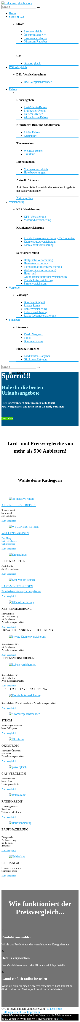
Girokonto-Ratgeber (35, 359)
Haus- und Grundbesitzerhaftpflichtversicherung (45, 275)
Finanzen (14, 319)
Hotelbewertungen (35, 172)
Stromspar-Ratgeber (35, 38)
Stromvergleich (33, 31)
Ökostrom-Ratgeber (35, 41)
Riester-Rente (32, 305)
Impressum (33, 1012)
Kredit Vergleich (33, 334)
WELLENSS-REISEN (15, 533)
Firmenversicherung (35, 283)
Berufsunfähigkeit (34, 302)
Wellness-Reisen (33, 150)
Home (12, 13)
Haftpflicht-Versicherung (38, 260)
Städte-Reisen (32, 132)
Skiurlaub (29, 154)
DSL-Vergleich (18, 67)
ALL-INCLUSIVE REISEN (18, 505)
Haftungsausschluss (13, 1012)
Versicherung (16, 201)
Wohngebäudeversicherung (40, 270)
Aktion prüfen (24, 198)
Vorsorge (14, 287)
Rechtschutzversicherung (38, 280)
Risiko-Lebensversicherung (40, 315)
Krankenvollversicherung (39, 245)
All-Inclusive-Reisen (36, 117)
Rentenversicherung (35, 308)
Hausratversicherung (36, 263)
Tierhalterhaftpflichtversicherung (43, 266)
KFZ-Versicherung (35, 216)
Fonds (27, 337)
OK (60, 1018)
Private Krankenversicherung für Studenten (49, 238)
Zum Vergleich (8, 520)
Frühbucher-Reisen (35, 110)
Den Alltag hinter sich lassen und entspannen (9, 541)
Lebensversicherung (35, 312)
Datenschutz (54, 1008)
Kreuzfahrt (30, 135)
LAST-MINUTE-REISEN (17, 586)
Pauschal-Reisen (33, 114)
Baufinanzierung (33, 341)
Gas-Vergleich (32, 63)
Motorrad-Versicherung (37, 220)
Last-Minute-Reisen (35, 107)
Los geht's (7, 418)
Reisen (13, 89)
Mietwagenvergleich (36, 169)
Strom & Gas (16, 16)
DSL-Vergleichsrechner (38, 81)
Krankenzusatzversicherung (40, 241)
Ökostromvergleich (35, 34)
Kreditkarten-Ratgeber (37, 356)
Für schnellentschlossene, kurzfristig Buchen (21, 591)
